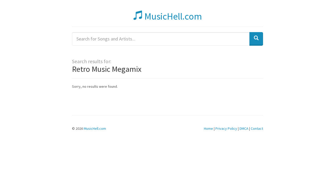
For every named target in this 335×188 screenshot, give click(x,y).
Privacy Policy (226, 128)
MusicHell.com (172, 16)
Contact (257, 128)
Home (208, 128)
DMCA (243, 128)
